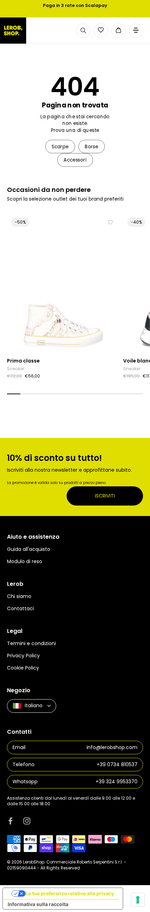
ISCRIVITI (105, 495)
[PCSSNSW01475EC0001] (63, 283)
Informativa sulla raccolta (38, 904)
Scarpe (60, 146)
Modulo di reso (24, 561)
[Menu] (136, 30)
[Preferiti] (101, 30)
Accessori (75, 160)
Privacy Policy (23, 655)
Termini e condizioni (31, 643)
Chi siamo (19, 596)
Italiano (34, 705)
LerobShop (33, 862)
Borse (91, 146)
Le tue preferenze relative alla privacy (69, 893)
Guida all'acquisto (28, 549)
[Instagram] (26, 821)
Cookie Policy (23, 667)
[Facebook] (10, 821)
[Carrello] (118, 30)
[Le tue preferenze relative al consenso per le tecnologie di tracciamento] (137, 899)
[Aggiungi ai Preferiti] (110, 222)
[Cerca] (83, 30)
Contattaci (20, 608)
